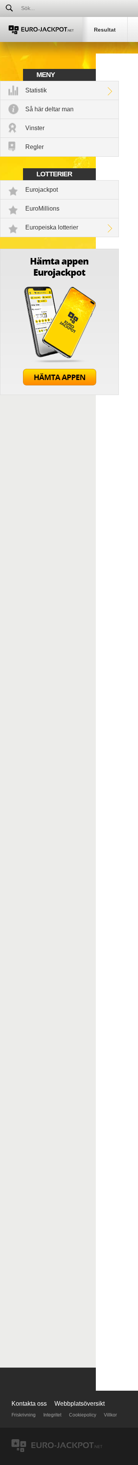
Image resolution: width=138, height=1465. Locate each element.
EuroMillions (42, 208)
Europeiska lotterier (51, 227)
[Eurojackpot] (41, 29)
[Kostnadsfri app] (59, 393)
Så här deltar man (49, 109)
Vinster (34, 128)
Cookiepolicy (82, 1415)
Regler (34, 147)
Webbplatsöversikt (79, 1403)
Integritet (52, 1415)
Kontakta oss (29, 1403)
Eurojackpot (41, 189)
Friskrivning (24, 1415)
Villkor (110, 1415)
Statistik (36, 90)
